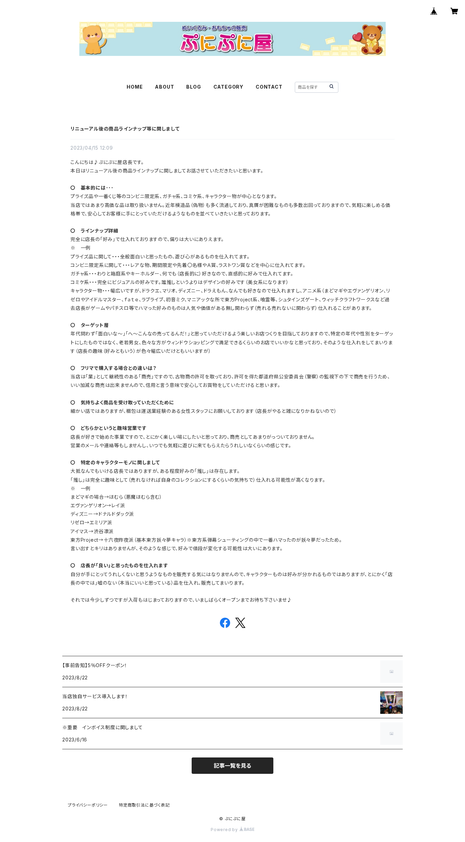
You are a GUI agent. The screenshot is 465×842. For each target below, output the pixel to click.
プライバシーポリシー (88, 805)
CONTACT (269, 87)
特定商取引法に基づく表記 (144, 805)
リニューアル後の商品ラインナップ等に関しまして (124, 129)
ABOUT (164, 87)
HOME (135, 87)
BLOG (193, 87)
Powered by (225, 829)
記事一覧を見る (232, 765)
